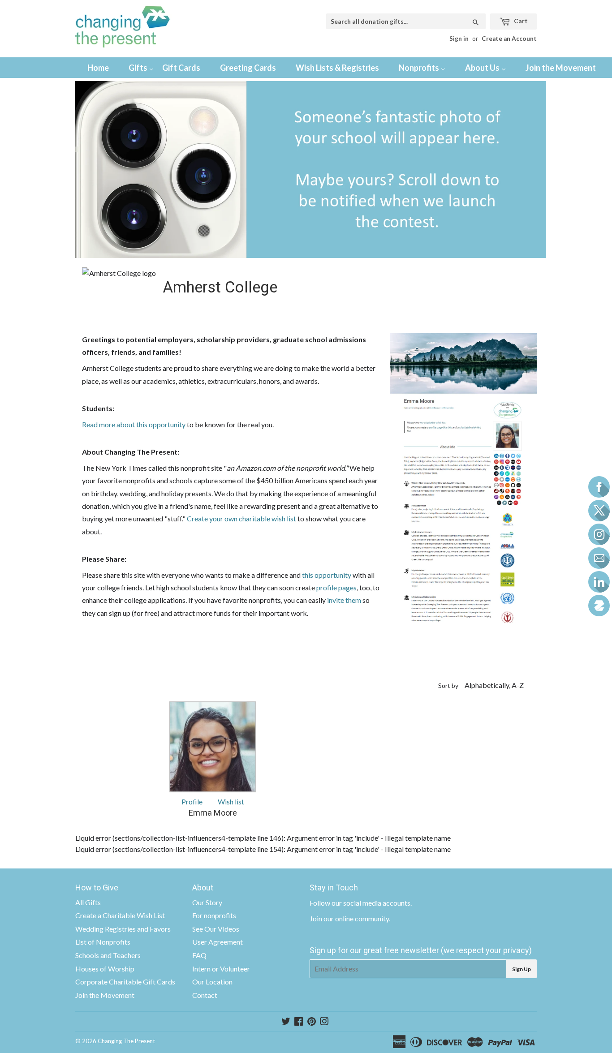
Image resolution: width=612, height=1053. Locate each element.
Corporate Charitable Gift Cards (125, 981)
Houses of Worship (104, 968)
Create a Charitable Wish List (120, 915)
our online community (356, 918)
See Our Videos (215, 928)
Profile (192, 801)
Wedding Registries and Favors (123, 928)
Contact (204, 995)
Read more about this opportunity (133, 424)
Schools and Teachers (108, 955)
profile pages (336, 587)
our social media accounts (371, 902)
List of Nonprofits (102, 941)
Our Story (207, 902)
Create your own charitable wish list (241, 518)
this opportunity (326, 575)
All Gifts (88, 902)
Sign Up (521, 969)
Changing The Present (126, 1040)
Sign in (459, 38)
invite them (344, 600)
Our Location (212, 981)
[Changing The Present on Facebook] (298, 1022)
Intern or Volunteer (221, 968)
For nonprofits (214, 915)
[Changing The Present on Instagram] (324, 1022)
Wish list (231, 801)
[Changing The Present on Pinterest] (311, 1022)
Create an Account (509, 38)
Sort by (448, 685)
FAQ (199, 955)
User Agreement (217, 941)
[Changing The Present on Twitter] (285, 1022)
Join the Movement (104, 995)
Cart (520, 21)
